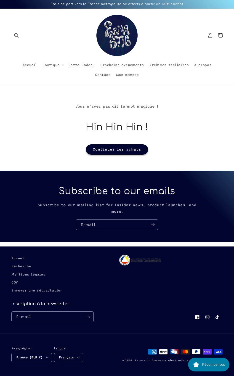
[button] (16, 35)
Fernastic (142, 360)
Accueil (18, 258)
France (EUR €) (29, 357)
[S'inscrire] (153, 224)
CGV (14, 282)
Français (66, 357)
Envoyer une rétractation (36, 290)
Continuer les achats (117, 149)
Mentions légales (28, 274)
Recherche (21, 266)
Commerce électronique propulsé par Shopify (187, 360)
